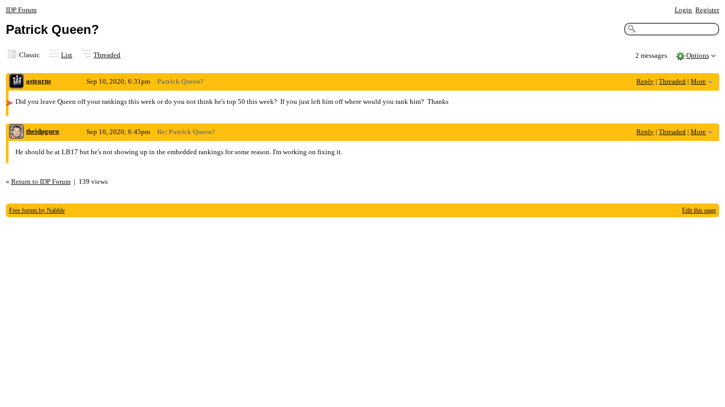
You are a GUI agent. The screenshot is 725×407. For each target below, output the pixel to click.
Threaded (106, 55)
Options (697, 55)
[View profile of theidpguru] (16, 132)
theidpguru (42, 131)
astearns (38, 81)
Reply (645, 81)
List (66, 55)
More (698, 81)
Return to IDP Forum (41, 181)
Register (707, 10)
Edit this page (699, 210)
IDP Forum (21, 10)
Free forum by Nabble (37, 210)
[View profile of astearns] (16, 82)
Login (683, 10)
